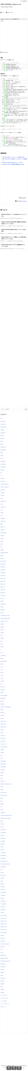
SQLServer (3, 875)
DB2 (2, 524)
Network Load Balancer (6, 706)
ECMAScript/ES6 (4, 552)
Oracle (2, 732)
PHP (2, 758)
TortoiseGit (3, 901)
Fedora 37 (3, 586)
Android (2, 429)
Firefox (2, 598)
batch (2, 458)
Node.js (2, 712)
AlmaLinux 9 (3, 424)
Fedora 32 (3, 575)
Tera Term (3, 886)
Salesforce (3, 812)
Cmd (2, 504)
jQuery (2, 658)
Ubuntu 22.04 (10, 12)
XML (2, 986)
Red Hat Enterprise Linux (6, 784)
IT (1, 649)
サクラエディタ (4, 995)
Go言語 (2, 624)
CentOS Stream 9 (4, 487)
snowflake (3, 841)
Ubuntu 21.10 (3, 921)
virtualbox (3, 941)
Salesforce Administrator (6, 815)
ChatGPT (3, 492)
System (2, 883)
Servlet (2, 835)
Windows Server (4, 958)
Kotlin (2, 672)
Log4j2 (2, 681)
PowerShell (3, 766)
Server (2, 826)
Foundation (3, 604)
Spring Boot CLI (4, 861)
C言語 (2, 512)
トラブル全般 (3, 1001)
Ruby (2, 798)
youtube (2, 992)
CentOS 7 (3, 481)
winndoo (2, 969)
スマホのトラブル (4, 998)
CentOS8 (3, 489)
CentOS (2, 478)
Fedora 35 (3, 581)
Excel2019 (3, 572)
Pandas (2, 752)
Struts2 (2, 878)
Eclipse (2, 549)
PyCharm (3, 769)
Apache (2, 438)
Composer (3, 507)
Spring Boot (3, 858)
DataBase (3, 518)
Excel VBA (3, 564)
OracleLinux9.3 (4, 746)
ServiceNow (3, 832)
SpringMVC (3, 866)
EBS (1, 544)
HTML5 (2, 638)
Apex (2, 441)
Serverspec (3, 829)
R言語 (2, 804)
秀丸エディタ (3, 1006)
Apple (2, 444)
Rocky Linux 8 (4, 792)
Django (2, 535)
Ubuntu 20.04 (4, 915)
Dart (2, 515)
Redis (2, 786)
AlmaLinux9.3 (4, 427)
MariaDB (2, 689)
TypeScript (3, 909)
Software (3, 844)
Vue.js (2, 952)
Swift (2, 881)
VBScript (3, 938)
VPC (2, 949)
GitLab (2, 606)
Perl (1, 755)
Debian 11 (3, 527)
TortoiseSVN (3, 903)
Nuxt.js (2, 718)
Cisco (2, 498)
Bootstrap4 (3, 464)
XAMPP (2, 983)
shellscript (3, 838)
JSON (2, 664)
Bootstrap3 (3, 461)
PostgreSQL (3, 761)
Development (4, 532)
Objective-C (3, 721)
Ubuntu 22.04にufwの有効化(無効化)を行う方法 (13, 164)
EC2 (1, 547)
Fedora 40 (3, 595)
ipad (2, 644)
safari (2, 809)
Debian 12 (3, 529)
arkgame (25, 201)
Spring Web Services (5, 863)
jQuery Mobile (4, 661)
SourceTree (3, 852)
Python (2, 772)
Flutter (2, 601)
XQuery (2, 989)
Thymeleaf (3, 895)
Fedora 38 (3, 589)
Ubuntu (2, 912)
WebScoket (3, 955)
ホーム (3, 12)
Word (2, 975)
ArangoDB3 (3, 449)
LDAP (2, 675)
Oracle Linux (3, 744)
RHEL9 (2, 789)
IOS (1, 641)
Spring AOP (3, 855)
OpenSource (3, 726)
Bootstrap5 (3, 467)
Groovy (2, 629)
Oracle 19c (3, 738)
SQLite (2, 872)
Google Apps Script (5, 615)
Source (2, 849)
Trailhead (3, 906)
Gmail (2, 612)
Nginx (2, 709)
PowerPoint (3, 764)
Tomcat (2, 898)
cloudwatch (3, 501)
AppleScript (3, 447)
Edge (2, 555)
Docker (2, 538)
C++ (2, 475)
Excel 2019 (3, 561)
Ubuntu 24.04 (4, 932)
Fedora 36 (3, 584)
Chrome (2, 495)
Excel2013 (3, 566)
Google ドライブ (4, 621)
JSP (1, 666)
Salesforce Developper (6, 818)
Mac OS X (3, 686)
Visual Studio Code (5, 943)
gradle (2, 626)
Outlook (2, 749)
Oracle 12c (3, 735)
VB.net (2, 935)
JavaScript (3, 655)
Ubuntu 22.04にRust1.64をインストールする (13, 162)
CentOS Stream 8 (4, 484)
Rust (2, 801)
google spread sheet (5, 618)
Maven (2, 692)
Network (2, 704)
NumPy (2, 715)
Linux (2, 678)
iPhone (2, 646)
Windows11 (3, 966)
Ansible (2, 435)
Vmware (2, 946)
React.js (2, 781)
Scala (2, 821)
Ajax (2, 418)
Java (2, 652)
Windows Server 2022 (5, 961)
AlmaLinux (3, 421)
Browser (2, 469)
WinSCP (2, 972)
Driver (2, 541)
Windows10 (3, 963)
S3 (1, 806)
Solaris (2, 846)
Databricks (3, 521)
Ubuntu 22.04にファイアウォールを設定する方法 (13, 157)
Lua (1, 684)
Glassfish (3, 609)
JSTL (2, 669)
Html (2, 635)
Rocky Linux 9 (4, 795)
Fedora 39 (3, 592)
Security (2, 824)
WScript (2, 981)
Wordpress (3, 978)
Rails (2, 775)
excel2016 (3, 569)
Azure (2, 455)
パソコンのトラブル (5, 1003)
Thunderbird (3, 892)
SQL (2, 869)
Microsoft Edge (4, 695)
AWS (2, 452)
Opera (2, 729)
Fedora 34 (3, 578)
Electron (2, 558)
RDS (2, 778)
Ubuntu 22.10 (4, 926)
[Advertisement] (14, 37)
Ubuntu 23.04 (4, 929)
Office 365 (3, 724)
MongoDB (3, 698)
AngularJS (3, 432)
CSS (2, 509)
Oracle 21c (3, 741)
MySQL (2, 701)
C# (1, 472)
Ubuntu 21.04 (4, 918)
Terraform (3, 889)
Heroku (2, 632)
